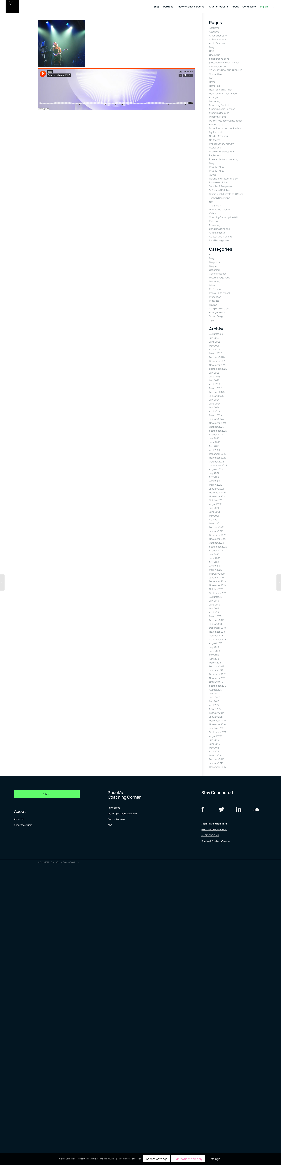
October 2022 (216, 461)
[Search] (272, 6)
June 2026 (214, 341)
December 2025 (217, 361)
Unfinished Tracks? (219, 209)
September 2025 (218, 368)
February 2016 (216, 759)
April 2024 (214, 411)
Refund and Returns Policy (223, 178)
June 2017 (214, 697)
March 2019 (215, 616)
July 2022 (214, 473)
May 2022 (214, 477)
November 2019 (217, 585)
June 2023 (214, 442)
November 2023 (217, 423)
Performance (216, 289)
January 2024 (216, 419)
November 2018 (217, 631)
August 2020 (216, 550)
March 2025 (215, 388)
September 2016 (218, 732)
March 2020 (215, 569)
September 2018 (217, 639)
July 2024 (214, 399)
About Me (214, 31)
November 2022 (217, 457)
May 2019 (214, 608)
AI (210, 254)
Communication (218, 273)
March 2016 (215, 755)
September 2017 (217, 685)
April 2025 (214, 384)
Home (212, 81)
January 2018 (216, 670)
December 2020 (217, 535)
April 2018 (214, 658)
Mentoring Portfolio (219, 105)
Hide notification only (188, 1159)
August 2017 (215, 689)
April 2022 (214, 481)
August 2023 (216, 434)
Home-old (214, 85)
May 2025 (214, 380)
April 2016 (214, 751)
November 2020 (217, 538)
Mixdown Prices (217, 116)
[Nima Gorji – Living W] (278, 582)
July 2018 (214, 647)
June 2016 (214, 743)
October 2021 (216, 500)
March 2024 (215, 415)
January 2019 (216, 624)
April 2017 (214, 705)
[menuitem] (156, 6)
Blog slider (214, 262)
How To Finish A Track (220, 89)
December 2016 (217, 720)
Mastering (214, 101)
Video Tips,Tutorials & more (122, 813)
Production (215, 296)
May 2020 (214, 562)
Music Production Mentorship (225, 128)
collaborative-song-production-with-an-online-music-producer (224, 62)
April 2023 (214, 450)
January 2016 (216, 763)
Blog (211, 47)
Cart (211, 51)
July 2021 (214, 508)
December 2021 (217, 492)
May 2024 (214, 407)
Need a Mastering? (219, 136)
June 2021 (214, 511)
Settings (214, 1159)
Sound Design (216, 316)
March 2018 (215, 662)
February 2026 (217, 357)
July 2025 (214, 372)
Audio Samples (217, 43)
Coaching (214, 269)
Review (213, 304)
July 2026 (214, 337)
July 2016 (214, 739)
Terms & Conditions (219, 198)
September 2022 (218, 465)
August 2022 (216, 469)
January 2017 (216, 716)
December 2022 (217, 453)
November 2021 (217, 496)
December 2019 (217, 581)
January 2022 (216, 488)
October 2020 (216, 542)
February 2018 (216, 666)
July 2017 (214, 693)
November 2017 (217, 678)
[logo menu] (12, 6)
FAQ (211, 78)
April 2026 (214, 349)
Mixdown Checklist (219, 112)
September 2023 (218, 430)
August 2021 (215, 504)
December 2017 (217, 674)
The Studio (215, 205)
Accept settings (157, 1159)
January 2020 (216, 577)
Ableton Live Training (220, 236)
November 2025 (217, 365)
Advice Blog (114, 807)
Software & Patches (219, 190)
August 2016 (215, 736)
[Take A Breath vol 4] (2, 582)
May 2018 (214, 654)
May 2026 (214, 345)
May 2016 (214, 747)
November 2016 (217, 724)
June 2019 (214, 604)
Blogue (213, 266)
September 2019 (218, 593)
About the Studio (23, 825)
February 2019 (216, 620)
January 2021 (216, 531)
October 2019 (216, 589)
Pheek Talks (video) (219, 293)
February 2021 (216, 527)
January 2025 (216, 395)
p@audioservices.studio (214, 829)
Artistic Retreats (218, 35)
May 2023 (214, 446)
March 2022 (215, 484)
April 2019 (214, 612)
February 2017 (216, 712)
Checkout (214, 55)
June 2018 (214, 651)
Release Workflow (218, 182)
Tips (211, 320)
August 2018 (215, 643)
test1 (211, 201)
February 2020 (217, 573)
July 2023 (214, 438)
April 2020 (214, 566)
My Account (215, 132)
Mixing (212, 285)
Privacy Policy (216, 166)
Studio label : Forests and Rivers (226, 194)
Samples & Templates (220, 186)
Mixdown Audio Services (222, 109)
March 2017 (215, 709)
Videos (212, 213)
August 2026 (216, 334)
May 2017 (214, 701)
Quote (212, 174)
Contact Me (215, 74)
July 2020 (214, 554)
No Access (214, 140)
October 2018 (216, 635)
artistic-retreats (217, 39)
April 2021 (214, 519)
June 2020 (214, 558)
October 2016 (216, 728)
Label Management (219, 240)
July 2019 (214, 600)
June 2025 (214, 376)
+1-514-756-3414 (210, 835)
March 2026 (215, 353)
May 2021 (214, 515)
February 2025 (217, 392)
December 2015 (217, 767)
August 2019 (215, 596)
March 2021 (215, 523)
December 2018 (217, 627)
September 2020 (218, 546)
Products (214, 300)
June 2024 (214, 403)
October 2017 (216, 682)
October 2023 (216, 426)
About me (214, 27)
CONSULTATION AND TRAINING (225, 70)
